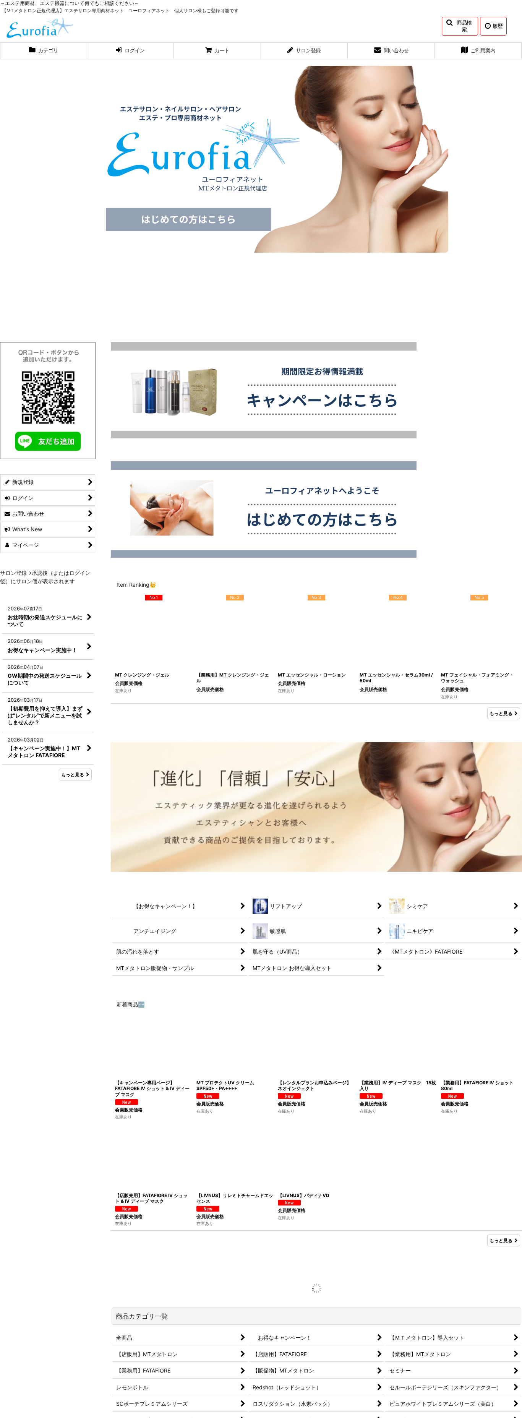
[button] (460, 26)
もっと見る (501, 713)
